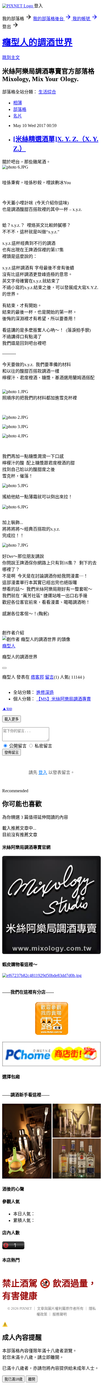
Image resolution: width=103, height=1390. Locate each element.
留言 (49, 677)
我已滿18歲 (13, 1379)
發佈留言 (11, 752)
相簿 (17, 103)
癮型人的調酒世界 (37, 42)
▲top (7, 708)
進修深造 (45, 692)
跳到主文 (11, 57)
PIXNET (26, 1308)
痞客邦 (37, 677)
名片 (17, 116)
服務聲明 (59, 1314)
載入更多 (11, 719)
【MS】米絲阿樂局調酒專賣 (63, 699)
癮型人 (8, 646)
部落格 (19, 109)
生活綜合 (47, 92)
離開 (31, 1379)
